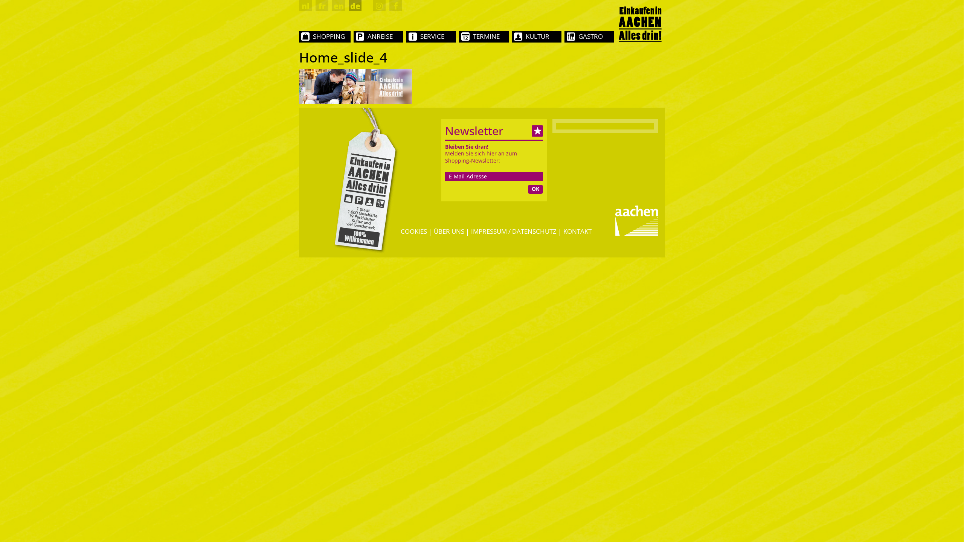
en (339, 6)
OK (535, 188)
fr (322, 6)
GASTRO (590, 36)
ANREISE (380, 36)
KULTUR (537, 36)
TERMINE (486, 36)
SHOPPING (329, 36)
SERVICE (432, 36)
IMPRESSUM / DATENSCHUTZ (514, 231)
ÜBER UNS (449, 231)
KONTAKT (577, 231)
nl (306, 6)
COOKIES (414, 231)
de (355, 6)
